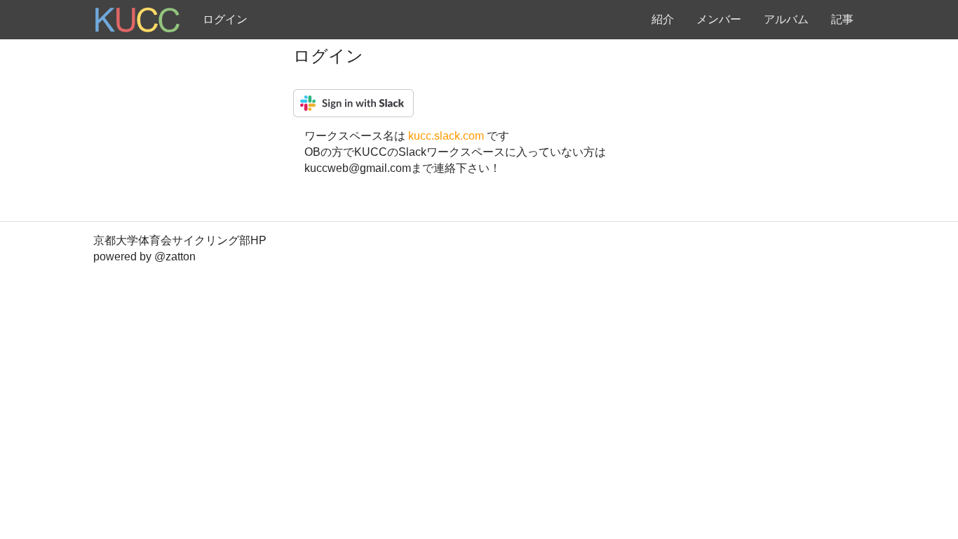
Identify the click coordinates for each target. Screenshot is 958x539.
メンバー (718, 19)
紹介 (663, 19)
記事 (842, 19)
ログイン (225, 19)
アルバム (786, 19)
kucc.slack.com (447, 136)
